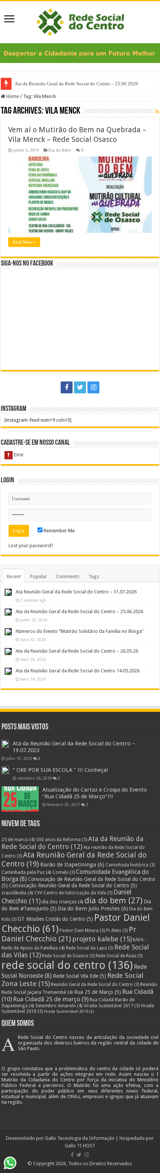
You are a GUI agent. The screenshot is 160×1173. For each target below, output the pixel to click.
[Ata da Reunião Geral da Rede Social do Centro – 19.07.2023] (5, 744)
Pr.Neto (117, 930)
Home (12, 96)
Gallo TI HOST (80, 1145)
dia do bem (113, 900)
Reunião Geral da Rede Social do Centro (95, 984)
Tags (94, 576)
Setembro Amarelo (59, 1005)
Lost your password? (31, 545)
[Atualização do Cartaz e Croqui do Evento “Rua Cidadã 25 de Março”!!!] (20, 799)
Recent (14, 576)
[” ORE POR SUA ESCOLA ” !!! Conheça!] (5, 770)
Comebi (63, 872)
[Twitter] (80, 387)
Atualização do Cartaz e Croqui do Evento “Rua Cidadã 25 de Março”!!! (94, 793)
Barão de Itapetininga (72, 864)
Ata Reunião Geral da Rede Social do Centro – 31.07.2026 (76, 592)
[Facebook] (67, 387)
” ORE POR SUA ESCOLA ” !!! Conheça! (60, 770)
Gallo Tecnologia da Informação (80, 1138)
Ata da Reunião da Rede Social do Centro (72, 842)
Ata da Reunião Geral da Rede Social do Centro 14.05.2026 (78, 670)
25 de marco (18, 839)
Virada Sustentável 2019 (69, 1011)
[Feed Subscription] (157, 111)
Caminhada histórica (130, 865)
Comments (67, 576)
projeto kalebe (102, 939)
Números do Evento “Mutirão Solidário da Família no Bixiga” (80, 631)
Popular (38, 576)
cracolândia (17, 892)
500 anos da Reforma (61, 839)
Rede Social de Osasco (68, 955)
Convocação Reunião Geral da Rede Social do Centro (73, 885)
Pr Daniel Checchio (68, 934)
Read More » (24, 242)
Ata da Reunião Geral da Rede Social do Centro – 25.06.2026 (77, 83)
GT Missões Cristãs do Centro (55, 919)
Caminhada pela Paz (26, 872)
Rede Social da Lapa (89, 948)
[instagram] (93, 387)
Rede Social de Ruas (119, 955)
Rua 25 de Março (97, 992)
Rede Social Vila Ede (79, 976)
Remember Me (58, 530)
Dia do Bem (59, 150)
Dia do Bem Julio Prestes (93, 908)
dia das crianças (62, 901)
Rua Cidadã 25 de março (51, 999)
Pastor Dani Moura (82, 930)
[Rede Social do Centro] (80, 21)
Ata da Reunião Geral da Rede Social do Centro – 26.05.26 (77, 651)
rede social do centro (67, 965)
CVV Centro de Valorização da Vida (73, 892)
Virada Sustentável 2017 (112, 1005)
